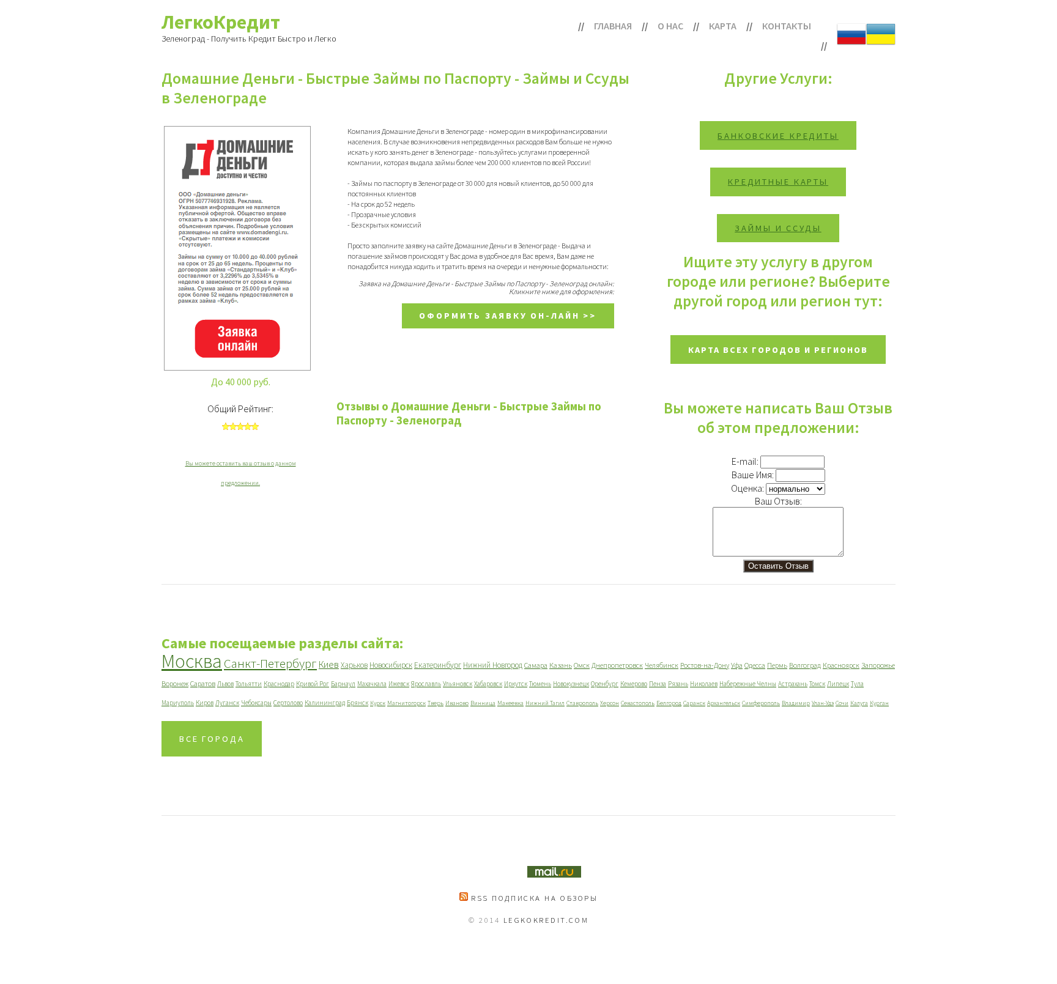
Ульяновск (457, 683)
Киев (329, 664)
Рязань (678, 683)
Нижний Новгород (492, 665)
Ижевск (398, 683)
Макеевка (510, 703)
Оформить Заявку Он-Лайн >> (507, 315)
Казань (560, 665)
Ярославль (426, 683)
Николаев (704, 683)
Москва (191, 661)
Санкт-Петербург (270, 663)
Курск (377, 703)
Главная (613, 26)
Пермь (777, 665)
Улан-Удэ (823, 703)
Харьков (354, 665)
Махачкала (372, 683)
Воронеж (174, 683)
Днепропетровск (617, 665)
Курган (879, 703)
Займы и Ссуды (778, 228)
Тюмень (540, 683)
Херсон (609, 703)
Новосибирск (390, 665)
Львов (225, 683)
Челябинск (661, 665)
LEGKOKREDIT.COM (545, 920)
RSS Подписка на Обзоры (533, 898)
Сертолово (288, 702)
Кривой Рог (312, 683)
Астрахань (792, 683)
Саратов (202, 683)
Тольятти (249, 683)
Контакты (786, 26)
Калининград (325, 702)
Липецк (838, 683)
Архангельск (723, 703)
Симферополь (761, 703)
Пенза (657, 683)
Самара (535, 665)
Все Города (212, 738)
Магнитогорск (406, 703)
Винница (482, 703)
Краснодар (279, 683)
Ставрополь (582, 703)
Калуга (859, 703)
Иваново (457, 703)
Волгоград (805, 665)
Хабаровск (488, 683)
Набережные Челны (747, 683)
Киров (204, 702)
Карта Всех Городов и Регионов (778, 349)
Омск (582, 665)
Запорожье (878, 665)
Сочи (842, 703)
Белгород (668, 703)
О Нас (670, 26)
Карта (722, 26)
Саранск (694, 703)
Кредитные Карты (778, 181)
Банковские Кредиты (778, 135)
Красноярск (841, 665)
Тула (857, 683)
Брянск (357, 702)
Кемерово (633, 683)
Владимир (796, 703)
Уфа (737, 665)
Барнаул (343, 683)
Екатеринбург (437, 665)
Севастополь (638, 703)
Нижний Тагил (545, 703)
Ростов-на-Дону (704, 665)
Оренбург (604, 683)
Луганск (227, 702)
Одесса (754, 665)
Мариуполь (177, 702)
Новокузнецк (571, 683)
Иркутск (515, 683)
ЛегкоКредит (220, 22)
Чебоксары (256, 702)
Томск (817, 683)
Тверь (435, 703)
